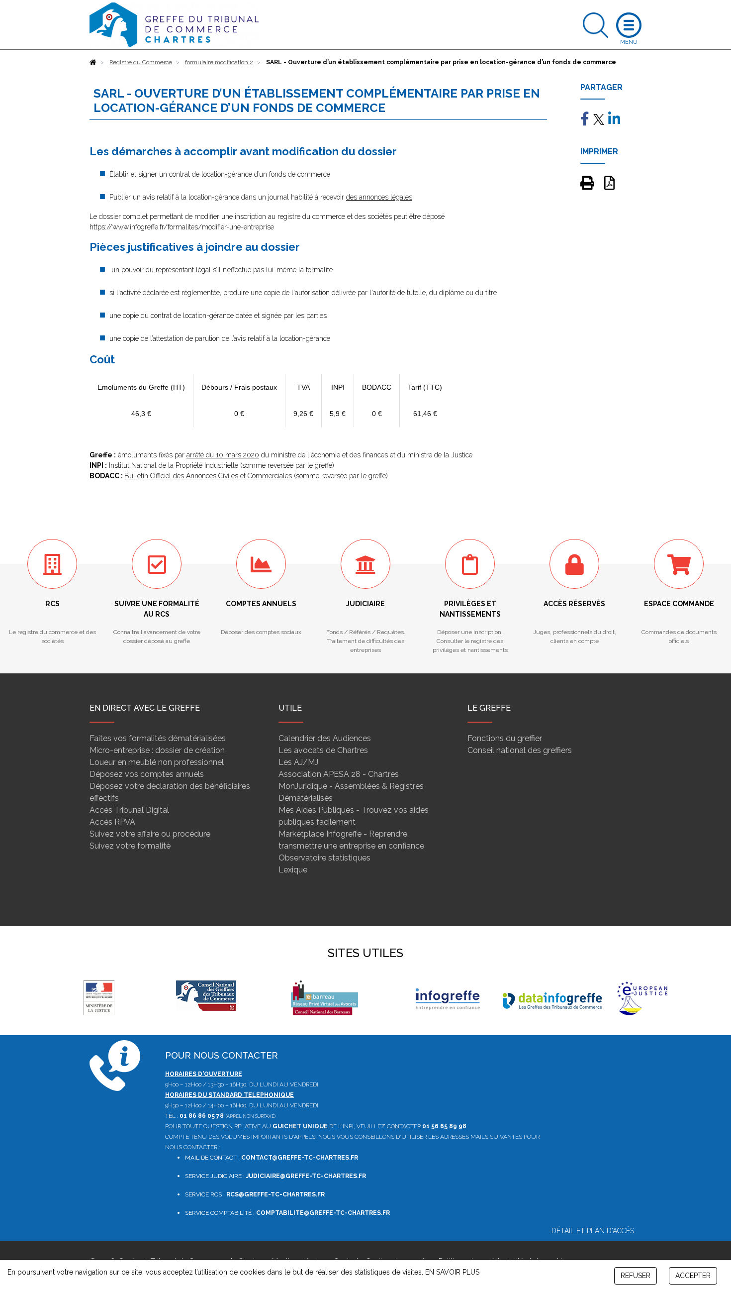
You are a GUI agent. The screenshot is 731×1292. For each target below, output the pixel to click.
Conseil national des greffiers (519, 750)
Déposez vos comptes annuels (147, 774)
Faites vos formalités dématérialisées (158, 738)
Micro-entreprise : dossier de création (157, 750)
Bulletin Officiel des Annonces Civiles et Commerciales (208, 476)
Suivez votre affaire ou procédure (150, 834)
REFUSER (635, 1276)
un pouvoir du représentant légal (161, 270)
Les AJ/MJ (298, 762)
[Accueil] (93, 62)
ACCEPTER (693, 1276)
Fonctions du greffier (504, 738)
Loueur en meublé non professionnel (157, 762)
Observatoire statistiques (324, 857)
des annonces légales (379, 197)
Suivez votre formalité (130, 846)
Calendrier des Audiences (324, 738)
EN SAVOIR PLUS (452, 1272)
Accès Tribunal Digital (129, 810)
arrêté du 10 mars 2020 (222, 455)
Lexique (292, 869)
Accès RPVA (112, 822)
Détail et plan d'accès (592, 1231)
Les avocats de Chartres (323, 750)
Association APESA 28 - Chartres (338, 774)
